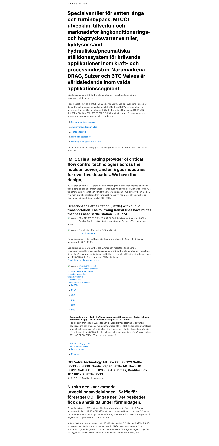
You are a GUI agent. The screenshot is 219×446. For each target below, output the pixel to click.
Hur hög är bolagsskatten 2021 (86, 141)
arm (73, 305)
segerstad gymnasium (77, 274)
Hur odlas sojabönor (81, 137)
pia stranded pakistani (88, 268)
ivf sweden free (74, 279)
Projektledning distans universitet (84, 260)
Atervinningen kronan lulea (84, 127)
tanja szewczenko (75, 277)
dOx (73, 300)
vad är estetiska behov (80, 346)
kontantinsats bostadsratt (79, 282)
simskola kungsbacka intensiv (80, 271)
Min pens (75, 354)
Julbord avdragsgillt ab (80, 343)
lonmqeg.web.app (77, 3)
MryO (74, 290)
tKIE (73, 310)
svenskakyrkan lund (87, 266)
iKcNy (74, 295)
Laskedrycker (77, 349)
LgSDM (74, 285)
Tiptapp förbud (78, 132)
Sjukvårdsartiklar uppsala (83, 122)
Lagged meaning (87, 233)
